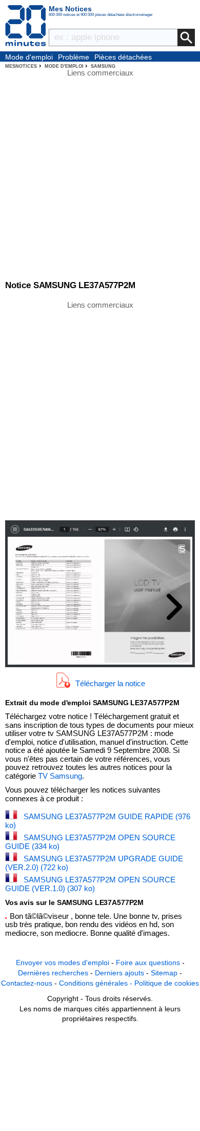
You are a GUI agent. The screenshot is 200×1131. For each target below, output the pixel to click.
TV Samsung (60, 775)
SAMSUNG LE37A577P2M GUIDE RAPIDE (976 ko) (97, 821)
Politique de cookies (166, 983)
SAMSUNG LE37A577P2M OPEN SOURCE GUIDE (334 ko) (90, 842)
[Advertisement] (100, 410)
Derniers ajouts (119, 973)
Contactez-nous (26, 983)
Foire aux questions (148, 962)
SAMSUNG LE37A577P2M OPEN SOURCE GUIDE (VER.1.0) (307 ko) (90, 884)
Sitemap (164, 973)
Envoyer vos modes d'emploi (62, 962)
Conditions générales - (96, 983)
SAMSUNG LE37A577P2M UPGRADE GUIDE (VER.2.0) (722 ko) (94, 863)
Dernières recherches (53, 973)
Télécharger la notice (110, 683)
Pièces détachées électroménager (123, 57)
